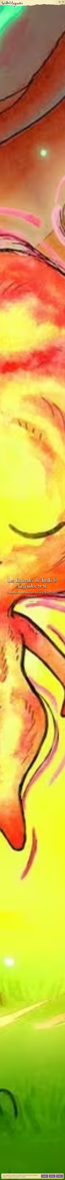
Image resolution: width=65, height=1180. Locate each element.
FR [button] (63, 2)
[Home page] (12, 4)
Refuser (52, 1176)
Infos (32, 601)
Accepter (44, 1176)
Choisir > (59, 1176)
